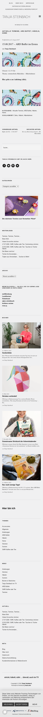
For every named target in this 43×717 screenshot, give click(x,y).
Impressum (30, 3)
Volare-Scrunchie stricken (10, 241)
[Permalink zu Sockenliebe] (21, 335)
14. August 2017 (15, 40)
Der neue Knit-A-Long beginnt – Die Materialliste (31, 131)
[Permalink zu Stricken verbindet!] (21, 379)
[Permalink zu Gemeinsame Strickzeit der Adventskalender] (21, 424)
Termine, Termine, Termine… (11, 236)
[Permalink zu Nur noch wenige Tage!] (21, 467)
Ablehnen (8, 704)
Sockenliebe (7, 353)
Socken (4, 546)
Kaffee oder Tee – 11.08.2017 (10, 131)
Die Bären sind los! (8, 251)
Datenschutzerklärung (21, 6)
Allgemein (5, 529)
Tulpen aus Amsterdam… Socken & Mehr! (15, 257)
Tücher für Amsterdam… (10, 254)
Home (4, 33)
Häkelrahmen (28, 115)
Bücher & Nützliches (8, 581)
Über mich (19, 3)
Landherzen (6, 296)
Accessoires (6, 526)
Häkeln (35, 31)
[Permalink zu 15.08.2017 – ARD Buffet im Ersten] (21, 66)
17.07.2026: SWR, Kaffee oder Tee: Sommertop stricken (20, 244)
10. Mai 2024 (5, 394)
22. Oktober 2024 (6, 350)
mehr (34, 704)
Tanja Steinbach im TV (9, 583)
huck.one (28, 685)
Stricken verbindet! (9, 396)
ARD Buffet (26, 31)
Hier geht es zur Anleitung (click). (14, 79)
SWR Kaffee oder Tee (9, 549)
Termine (4, 592)
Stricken (4, 544)
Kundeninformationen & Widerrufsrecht (22, 9)
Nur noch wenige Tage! (11, 485)
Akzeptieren (21, 704)
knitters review (7, 303)
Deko (16, 115)
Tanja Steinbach (10, 49)
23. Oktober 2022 (6, 482)
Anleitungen (6, 532)
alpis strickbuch (8, 301)
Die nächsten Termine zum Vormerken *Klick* (19, 219)
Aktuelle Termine (10, 31)
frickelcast (6, 299)
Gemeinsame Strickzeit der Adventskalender (19, 441)
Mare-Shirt (5, 239)
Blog (11, 3)
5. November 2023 (7, 439)
